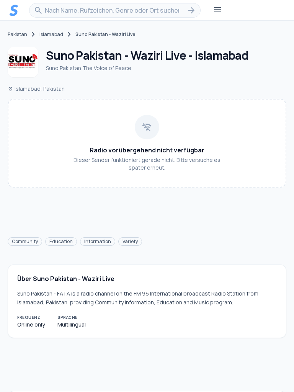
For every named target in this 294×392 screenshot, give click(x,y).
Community (25, 241)
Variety (130, 241)
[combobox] (115, 10)
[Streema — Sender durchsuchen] (14, 10)
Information (97, 241)
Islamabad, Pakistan (36, 88)
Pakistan (17, 34)
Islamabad (51, 34)
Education (61, 241)
